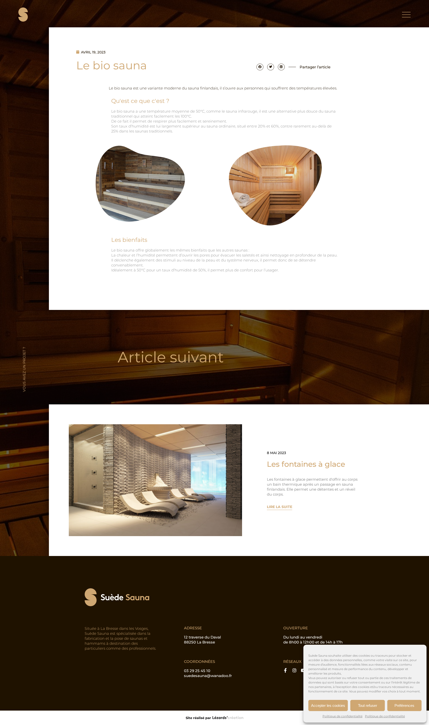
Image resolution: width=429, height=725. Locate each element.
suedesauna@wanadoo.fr (208, 675)
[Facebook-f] (285, 670)
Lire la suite (279, 507)
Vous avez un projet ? (24, 369)
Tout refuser (367, 705)
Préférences (404, 705)
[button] (259, 67)
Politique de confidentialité (342, 716)
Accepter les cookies (328, 705)
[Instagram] (294, 670)
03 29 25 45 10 (197, 670)
